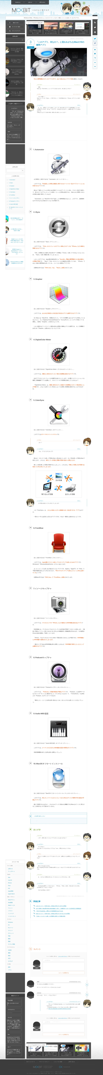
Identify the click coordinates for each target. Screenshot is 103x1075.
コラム (10, 969)
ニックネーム (47, 960)
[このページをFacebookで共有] (95, 43)
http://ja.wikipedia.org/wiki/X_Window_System (59, 1008)
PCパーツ (10, 927)
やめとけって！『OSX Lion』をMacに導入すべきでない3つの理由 (53, 913)
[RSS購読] (95, 23)
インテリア (11, 913)
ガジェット (11, 933)
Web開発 (10, 902)
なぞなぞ (10, 961)
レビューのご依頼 (58, 1061)
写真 (9, 936)
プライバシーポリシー (44, 1061)
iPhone (10, 883)
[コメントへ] (95, 58)
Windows (10, 922)
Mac (9, 877)
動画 (9, 938)
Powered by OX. (66, 1066)
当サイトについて (30, 1061)
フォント (10, 908)
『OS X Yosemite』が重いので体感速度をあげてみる (49, 911)
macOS (10, 880)
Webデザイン (11, 899)
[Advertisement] (15, 154)
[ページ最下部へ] (95, 66)
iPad (9, 885)
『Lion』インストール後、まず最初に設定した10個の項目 (50, 916)
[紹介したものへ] (95, 50)
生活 (9, 958)
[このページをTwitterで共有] (95, 39)
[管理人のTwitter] (95, 27)
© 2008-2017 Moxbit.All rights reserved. (48, 1067)
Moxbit (30, 10)
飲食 (9, 955)
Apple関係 (10, 891)
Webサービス (11, 905)
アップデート (11, 871)
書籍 (9, 953)
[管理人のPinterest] (95, 32)
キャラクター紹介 (75, 8)
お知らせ (30, 2)
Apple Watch (11, 893)
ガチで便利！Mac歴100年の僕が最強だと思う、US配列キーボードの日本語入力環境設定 (58, 908)
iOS (9, 888)
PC (9, 925)
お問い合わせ (42, 2)
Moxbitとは (17, 2)
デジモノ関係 (11, 944)
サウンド (10, 930)
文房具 (10, 950)
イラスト (10, 910)
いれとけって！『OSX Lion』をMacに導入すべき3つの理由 (51, 906)
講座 (9, 967)
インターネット (12, 916)
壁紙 (9, 941)
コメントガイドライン (62, 956)
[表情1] (36, 963)
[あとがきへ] (95, 54)
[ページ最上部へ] (95, 62)
